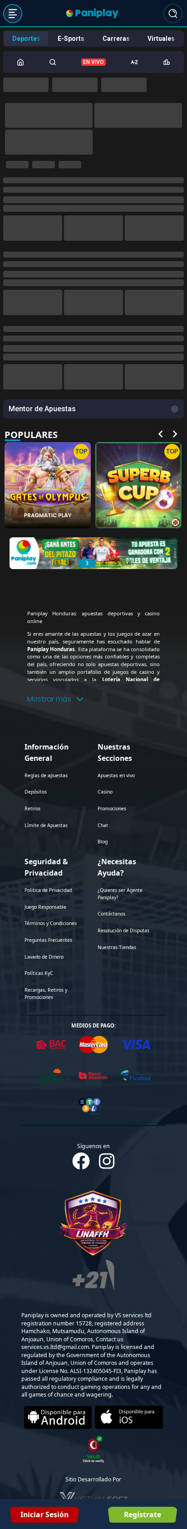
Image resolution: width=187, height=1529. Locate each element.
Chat (103, 626)
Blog (103, 643)
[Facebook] (81, 962)
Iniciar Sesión (44, 1514)
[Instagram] (106, 962)
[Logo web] (92, 13)
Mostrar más (49, 500)
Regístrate (142, 1514)
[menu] (12, 13)
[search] (172, 13)
